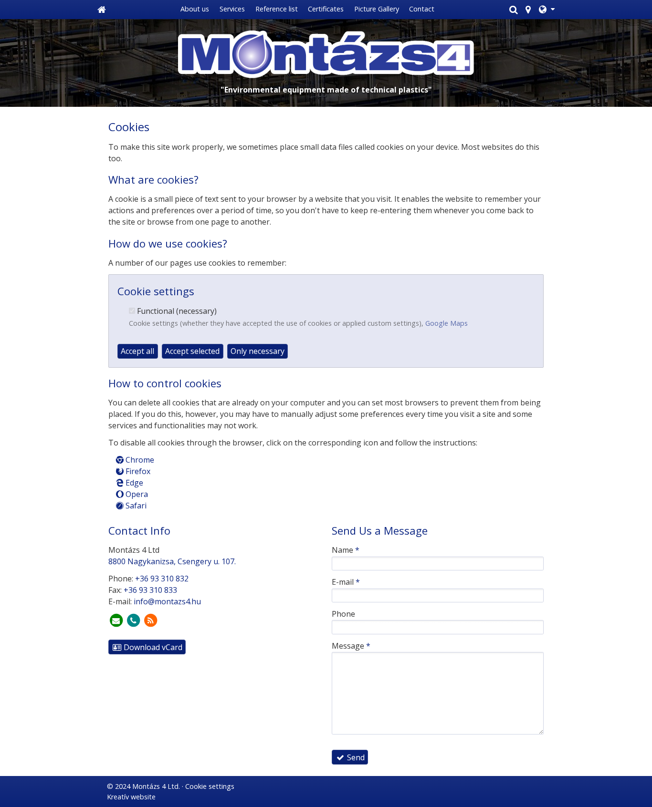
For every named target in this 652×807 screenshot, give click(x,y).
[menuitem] (101, 9)
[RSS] (150, 620)
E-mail (346, 582)
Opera (136, 494)
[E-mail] (116, 620)
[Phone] (133, 620)
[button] (547, 9)
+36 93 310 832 (162, 578)
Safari (135, 505)
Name (345, 550)
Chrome (139, 460)
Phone (343, 614)
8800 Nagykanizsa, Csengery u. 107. (172, 561)
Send (355, 757)
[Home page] (101, 9)
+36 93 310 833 (150, 590)
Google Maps (446, 323)
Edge (133, 482)
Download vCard (152, 647)
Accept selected (192, 351)
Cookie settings (209, 786)
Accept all (137, 351)
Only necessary (257, 351)
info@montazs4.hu (167, 601)
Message (351, 646)
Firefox (137, 471)
